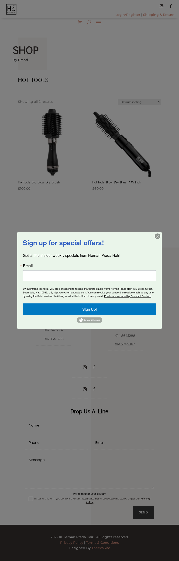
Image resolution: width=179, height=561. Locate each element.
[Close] (157, 236)
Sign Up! (89, 309)
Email (28, 265)
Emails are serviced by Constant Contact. (127, 296)
